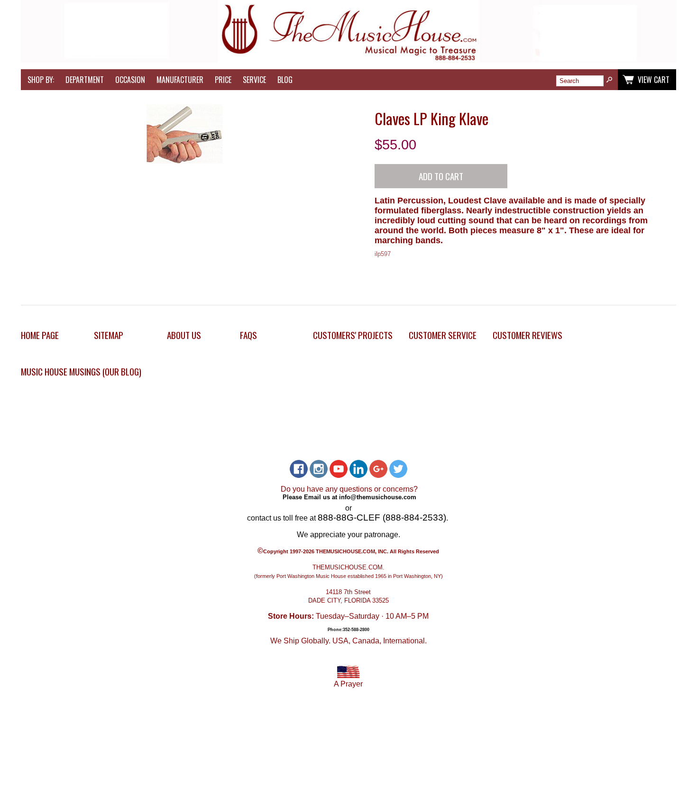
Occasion (130, 79)
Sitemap (108, 335)
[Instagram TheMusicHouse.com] (318, 468)
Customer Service (443, 335)
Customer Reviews (527, 335)
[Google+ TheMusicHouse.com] (378, 468)
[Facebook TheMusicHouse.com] (298, 468)
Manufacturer (179, 79)
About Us (184, 335)
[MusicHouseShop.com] (348, 60)
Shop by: (41, 79)
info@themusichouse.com (377, 497)
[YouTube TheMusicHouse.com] (338, 468)
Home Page (40, 335)
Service (254, 79)
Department (84, 79)
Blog (285, 79)
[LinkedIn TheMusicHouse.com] (358, 468)
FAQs (248, 335)
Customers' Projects (353, 335)
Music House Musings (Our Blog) (81, 371)
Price (223, 79)
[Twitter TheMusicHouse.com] (398, 468)
